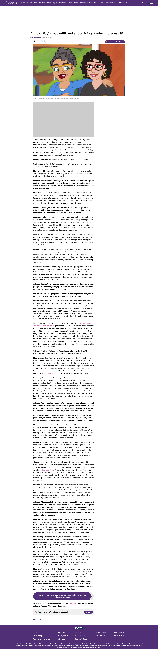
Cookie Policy (100, 636)
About (76, 3)
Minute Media (23, 644)
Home (35, 619)
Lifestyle (62, 3)
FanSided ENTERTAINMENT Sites (117, 3)
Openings (61, 632)
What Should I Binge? (96, 3)
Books (70, 3)
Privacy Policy (63, 636)
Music (35, 3)
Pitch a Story (37, 636)
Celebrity (42, 3)
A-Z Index (61, 639)
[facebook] (142, 2)
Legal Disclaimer (119, 636)
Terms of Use (80, 636)
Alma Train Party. (47, 470)
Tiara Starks (36, 37)
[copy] (44, 41)
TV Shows (22, 3)
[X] (146, 2)
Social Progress (52, 3)
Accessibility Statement (41, 639)
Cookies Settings (81, 639)
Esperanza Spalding (49, 373)
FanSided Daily (118, 632)
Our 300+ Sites (100, 632)
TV (40, 619)
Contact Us (84, 3)
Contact (78, 632)
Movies (29, 3)
